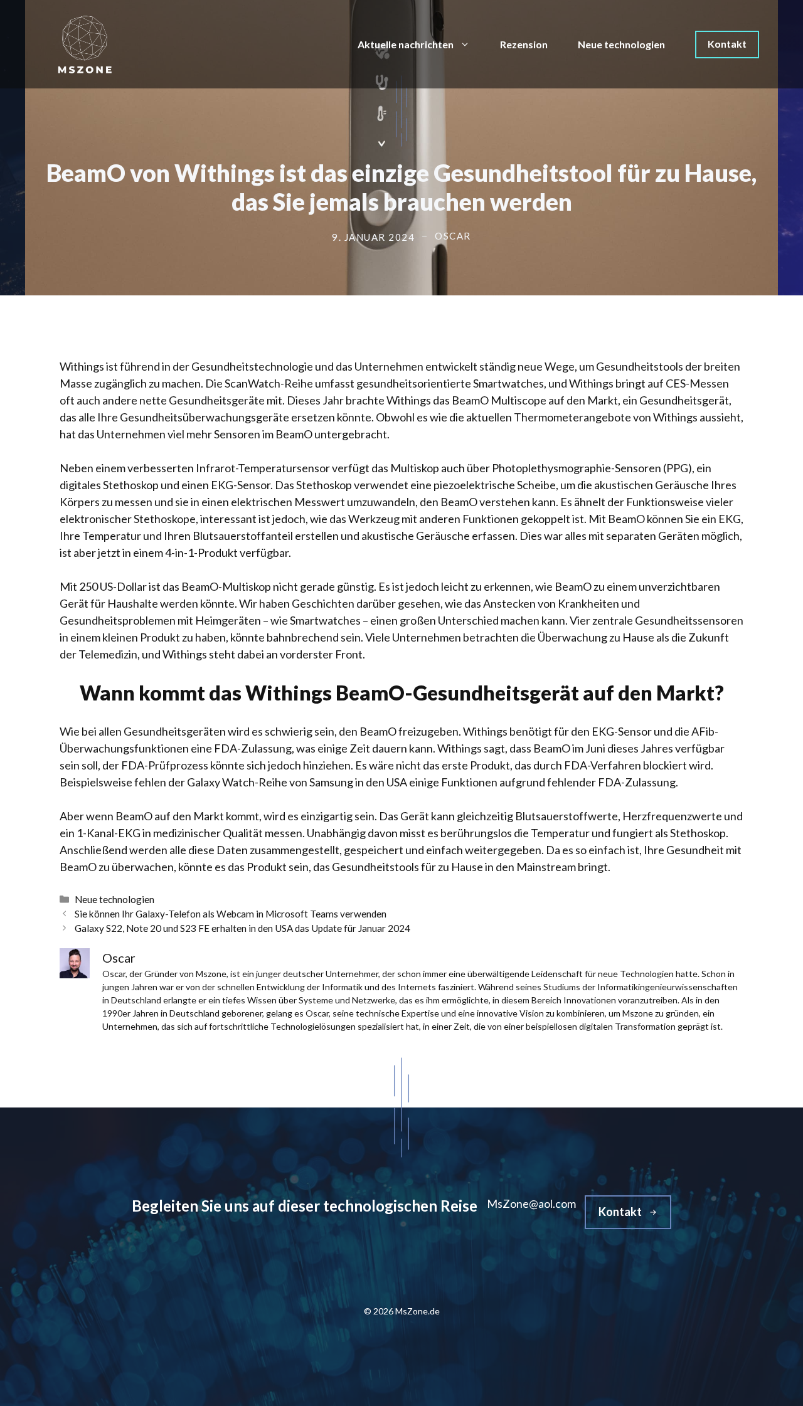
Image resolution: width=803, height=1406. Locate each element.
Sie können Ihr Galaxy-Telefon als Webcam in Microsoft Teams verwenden (230, 913)
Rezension (524, 44)
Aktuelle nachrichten (406, 44)
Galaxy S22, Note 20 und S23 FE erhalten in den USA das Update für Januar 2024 (242, 928)
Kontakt (727, 44)
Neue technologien (621, 44)
